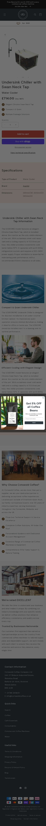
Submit (34, 422)
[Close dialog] (43, 398)
